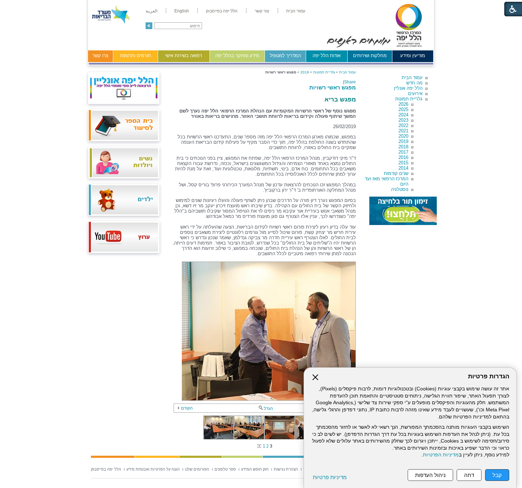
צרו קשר (100, 55)
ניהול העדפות (430, 475)
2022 (403, 125)
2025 (403, 109)
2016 (403, 157)
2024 (403, 114)
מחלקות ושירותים (370, 55)
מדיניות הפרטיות (441, 454)
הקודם (187, 408)
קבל (497, 475)
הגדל (268, 408)
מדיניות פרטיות (330, 477)
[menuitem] (295, 11)
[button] (149, 25)
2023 (403, 120)
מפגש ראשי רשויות (332, 87)
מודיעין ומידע (412, 55)
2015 (403, 162)
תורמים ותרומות (135, 55)
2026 (403, 104)
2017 (403, 152)
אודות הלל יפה (326, 55)
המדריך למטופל (285, 55)
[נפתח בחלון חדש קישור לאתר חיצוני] (403, 211)
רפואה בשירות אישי (183, 55)
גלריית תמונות (409, 99)
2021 (403, 130)
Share (350, 81)
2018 (403, 146)
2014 (403, 168)
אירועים (415, 93)
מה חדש (414, 83)
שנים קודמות (396, 173)
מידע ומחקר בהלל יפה (237, 55)
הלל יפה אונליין (408, 88)
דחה (469, 475)
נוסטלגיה (399, 189)
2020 (403, 136)
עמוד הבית (412, 77)
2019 (403, 141)
